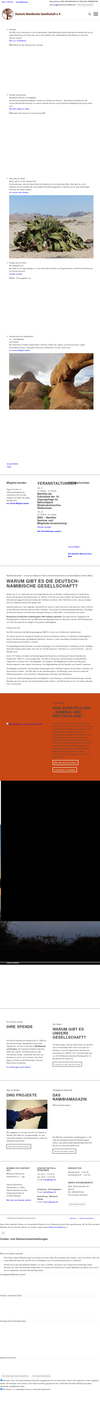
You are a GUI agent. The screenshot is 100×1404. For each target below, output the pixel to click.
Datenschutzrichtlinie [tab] (8, 1357)
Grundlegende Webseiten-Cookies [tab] (13, 1274)
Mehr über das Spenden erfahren (19, 1200)
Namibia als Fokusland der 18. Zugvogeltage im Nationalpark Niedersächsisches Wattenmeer (49, 501)
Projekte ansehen (15, 274)
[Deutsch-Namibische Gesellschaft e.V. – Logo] (31, 14)
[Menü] (94, 14)
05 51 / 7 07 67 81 (7, 2)
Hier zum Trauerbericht (17, 40)
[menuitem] (8, 2)
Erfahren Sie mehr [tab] (13, 628)
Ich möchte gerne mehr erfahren (19, 1067)
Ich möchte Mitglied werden (19, 350)
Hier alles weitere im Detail (19, 109)
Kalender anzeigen (44, 527)
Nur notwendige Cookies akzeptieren (15, 1376)
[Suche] (88, 14)
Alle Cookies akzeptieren (41, 1376)
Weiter (15, 464)
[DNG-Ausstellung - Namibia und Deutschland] (27, 724)
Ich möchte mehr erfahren (19, 192)
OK (3, 1233)
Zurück (9, 464)
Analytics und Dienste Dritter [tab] (11, 1295)
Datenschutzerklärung (57, 1227)
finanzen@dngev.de (50, 1202)
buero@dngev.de (22, 2)
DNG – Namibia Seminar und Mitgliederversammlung (52, 520)
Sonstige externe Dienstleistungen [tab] (13, 1321)
